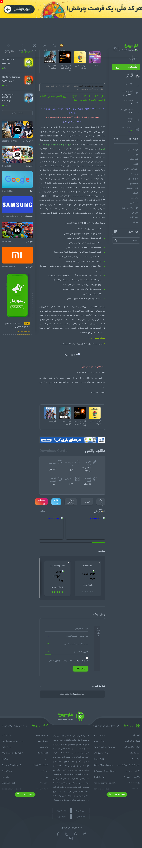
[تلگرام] (84, 834)
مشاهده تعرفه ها (23, 332)
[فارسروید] (71, 716)
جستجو (54, 50)
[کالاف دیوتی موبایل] (65, 413)
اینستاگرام (41, 500)
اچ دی (135, 154)
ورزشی (135, 222)
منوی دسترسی (8, 50)
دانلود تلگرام (80, 816)
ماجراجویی (134, 198)
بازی (61, 196)
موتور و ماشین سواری (129, 207)
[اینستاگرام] (71, 838)
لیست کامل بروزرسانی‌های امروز (107, 725)
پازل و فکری (133, 178)
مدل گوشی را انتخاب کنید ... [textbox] (77, 636)
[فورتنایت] (50, 413)
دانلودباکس (132, 67)
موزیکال (135, 212)
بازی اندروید (89, 86)
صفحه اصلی (99, 86)
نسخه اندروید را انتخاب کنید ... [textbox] (76, 644)
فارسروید (72, 328)
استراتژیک (134, 159)
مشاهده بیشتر (119, 794)
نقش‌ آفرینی (133, 217)
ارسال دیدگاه (80, 668)
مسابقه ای (134, 202)
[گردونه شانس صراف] (95, 413)
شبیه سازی (134, 183)
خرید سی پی (62, 50)
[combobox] (66, 636)
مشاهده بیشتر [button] (17, 112)
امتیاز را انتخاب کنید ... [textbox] (79, 651)
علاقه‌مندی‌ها (22, 50)
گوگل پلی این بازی (101, 501)
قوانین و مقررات (82, 660)
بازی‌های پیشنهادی (131, 169)
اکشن (130, 131)
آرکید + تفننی (133, 149)
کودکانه (135, 193)
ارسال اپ (34, 50)
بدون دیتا (134, 173)
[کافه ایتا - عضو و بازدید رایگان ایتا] (80, 413)
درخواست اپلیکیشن (70, 501)
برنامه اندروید (61, 810)
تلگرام (56, 500)
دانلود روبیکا (61, 816)
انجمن (45, 50)
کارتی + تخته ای (132, 188)
